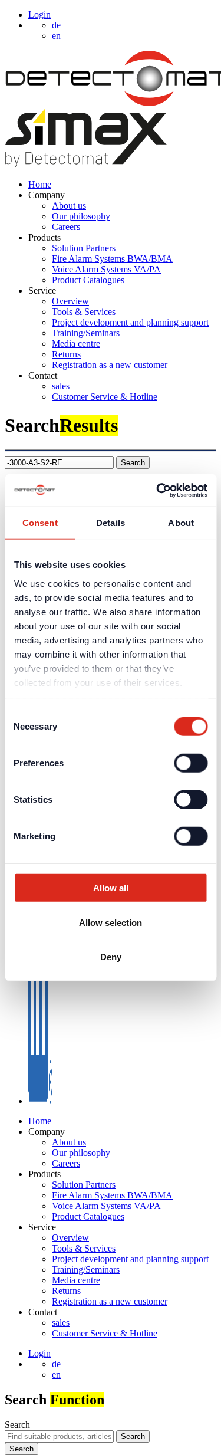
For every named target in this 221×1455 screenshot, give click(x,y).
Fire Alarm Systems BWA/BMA (112, 259)
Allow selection (110, 922)
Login (39, 14)
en (56, 1374)
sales (61, 386)
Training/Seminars (86, 333)
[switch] (190, 763)
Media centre (76, 344)
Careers (66, 227)
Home (39, 184)
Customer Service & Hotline (104, 397)
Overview (70, 301)
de (56, 1364)
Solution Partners (84, 248)
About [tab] (181, 523)
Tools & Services (84, 312)
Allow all (110, 888)
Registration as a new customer (109, 365)
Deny (110, 957)
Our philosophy (81, 216)
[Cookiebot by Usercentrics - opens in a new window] (157, 490)
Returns (66, 354)
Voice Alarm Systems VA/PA (106, 269)
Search (17, 1425)
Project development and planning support (130, 322)
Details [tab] (110, 523)
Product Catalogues (88, 280)
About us (69, 206)
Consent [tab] (40, 523)
